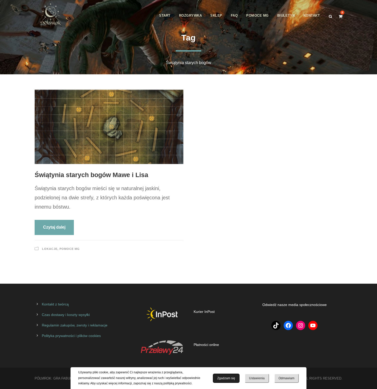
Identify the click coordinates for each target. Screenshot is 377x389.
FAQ (234, 15)
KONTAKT (311, 15)
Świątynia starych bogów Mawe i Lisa (91, 174)
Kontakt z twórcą (55, 304)
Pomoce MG (69, 248)
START (165, 15)
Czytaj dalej (54, 227)
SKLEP (216, 15)
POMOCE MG (257, 15)
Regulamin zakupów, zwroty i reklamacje (74, 325)
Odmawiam (286, 378)
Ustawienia (257, 378)
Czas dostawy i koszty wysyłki (66, 315)
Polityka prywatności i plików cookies (71, 336)
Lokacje (49, 248)
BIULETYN (286, 15)
